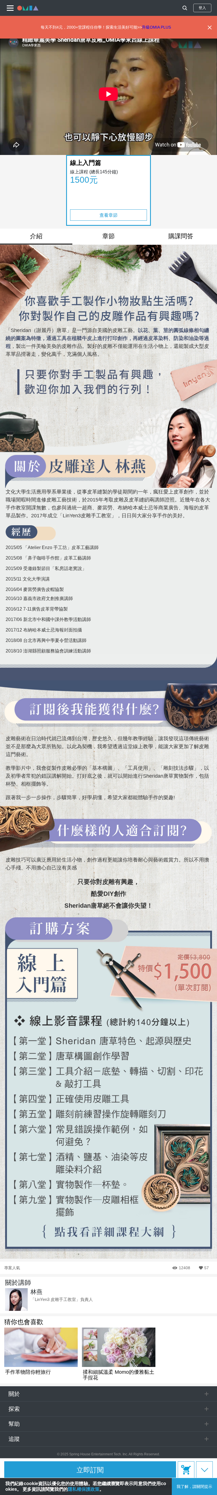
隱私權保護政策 (83, 1489)
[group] (41, 1351)
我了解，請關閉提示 (194, 1486)
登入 (202, 8)
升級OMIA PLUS (156, 27)
